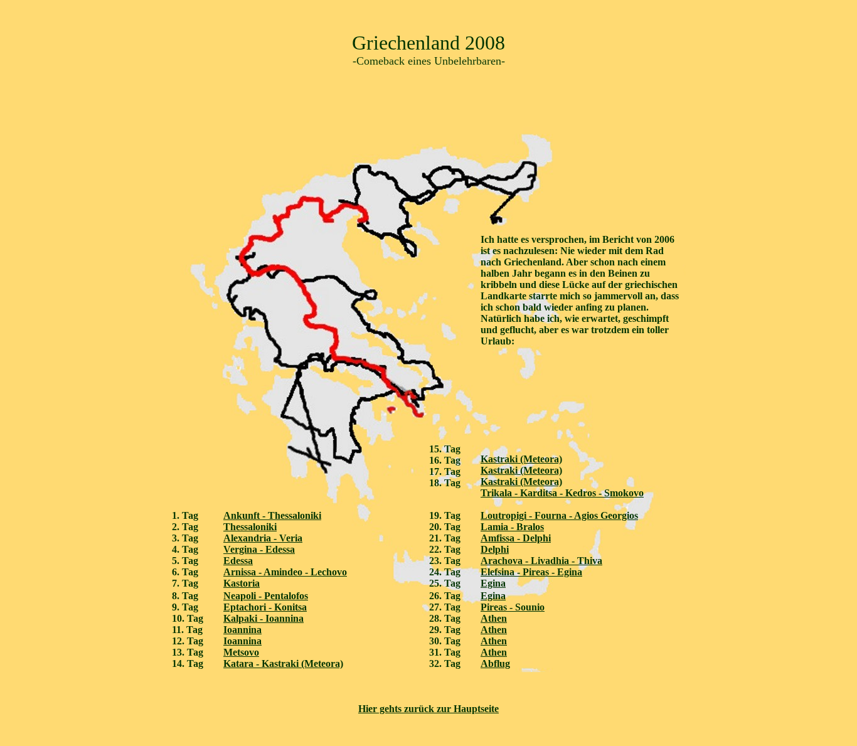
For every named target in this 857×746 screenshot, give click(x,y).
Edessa (238, 560)
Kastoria (241, 583)
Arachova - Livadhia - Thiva (541, 560)
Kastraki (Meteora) (521, 459)
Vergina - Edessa (259, 549)
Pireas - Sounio (513, 607)
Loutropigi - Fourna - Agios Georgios (559, 515)
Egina (493, 583)
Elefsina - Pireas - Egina (531, 572)
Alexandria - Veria (262, 538)
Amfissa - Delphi (516, 538)
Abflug (495, 663)
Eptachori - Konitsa (265, 607)
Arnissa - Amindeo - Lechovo (285, 572)
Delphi (495, 549)
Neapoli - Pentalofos (265, 595)
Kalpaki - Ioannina (263, 618)
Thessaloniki (250, 526)
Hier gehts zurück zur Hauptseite (428, 708)
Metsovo (241, 652)
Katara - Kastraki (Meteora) (283, 663)
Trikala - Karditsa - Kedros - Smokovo (562, 493)
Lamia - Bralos (512, 526)
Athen (494, 618)
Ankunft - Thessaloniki (272, 515)
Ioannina (242, 629)
